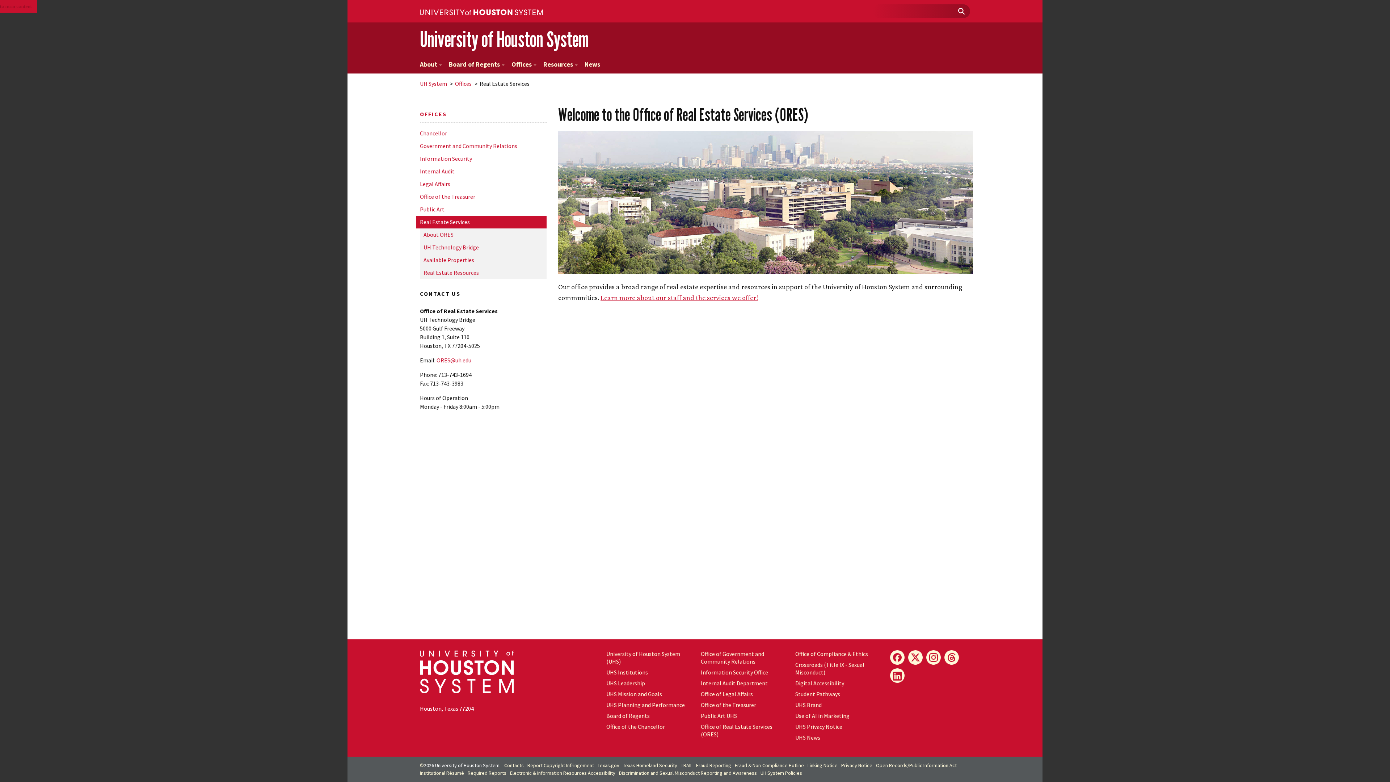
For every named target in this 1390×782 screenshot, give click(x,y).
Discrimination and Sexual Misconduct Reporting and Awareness (688, 773)
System (433, 83)
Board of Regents (474, 64)
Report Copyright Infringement (560, 765)
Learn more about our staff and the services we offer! (679, 298)
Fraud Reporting (713, 765)
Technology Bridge (451, 247)
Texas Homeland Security (650, 765)
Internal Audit (437, 171)
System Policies (781, 773)
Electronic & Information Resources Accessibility (562, 773)
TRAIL (686, 765)
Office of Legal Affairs (727, 694)
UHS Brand (808, 705)
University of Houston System (504, 39)
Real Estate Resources (451, 272)
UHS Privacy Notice (818, 726)
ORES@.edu (454, 360)
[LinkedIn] (897, 675)
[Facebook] (897, 657)
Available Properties (449, 260)
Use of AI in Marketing (822, 715)
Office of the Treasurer (447, 196)
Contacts (514, 765)
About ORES (439, 234)
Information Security (446, 158)
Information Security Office (734, 672)
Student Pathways (817, 694)
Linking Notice (823, 765)
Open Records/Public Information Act (916, 765)
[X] (915, 657)
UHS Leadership (625, 683)
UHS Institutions (627, 672)
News (592, 64)
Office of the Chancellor (635, 726)
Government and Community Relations (468, 146)
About (428, 64)
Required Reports (487, 773)
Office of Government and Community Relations (732, 657)
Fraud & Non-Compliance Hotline (769, 765)
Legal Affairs (435, 184)
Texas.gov (608, 765)
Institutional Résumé (442, 773)
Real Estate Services (445, 222)
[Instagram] (933, 657)
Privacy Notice (856, 765)
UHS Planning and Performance (645, 705)
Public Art (432, 209)
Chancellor (433, 133)
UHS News (807, 737)
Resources (558, 64)
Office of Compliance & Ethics (831, 653)
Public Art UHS (719, 715)
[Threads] (951, 657)
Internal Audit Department (734, 683)
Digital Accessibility (819, 683)
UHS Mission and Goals (634, 694)
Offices (521, 64)
